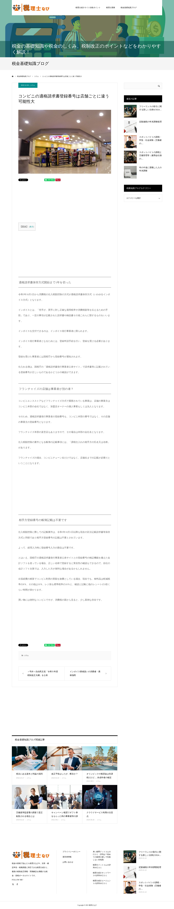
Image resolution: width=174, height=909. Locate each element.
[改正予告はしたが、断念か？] (64, 758)
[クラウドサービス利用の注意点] (99, 797)
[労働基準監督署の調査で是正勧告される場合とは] (29, 797)
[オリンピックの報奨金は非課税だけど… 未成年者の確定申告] (99, 758)
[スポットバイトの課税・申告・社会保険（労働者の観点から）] (130, 141)
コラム (32, 85)
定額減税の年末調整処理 (150, 122)
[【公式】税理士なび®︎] (31, 8)
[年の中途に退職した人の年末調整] (130, 172)
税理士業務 (110, 8)
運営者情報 (67, 857)
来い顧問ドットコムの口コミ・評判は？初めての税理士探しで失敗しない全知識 (102, 856)
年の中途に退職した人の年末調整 (150, 169)
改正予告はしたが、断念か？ (64, 774)
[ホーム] (13, 76)
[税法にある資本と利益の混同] (29, 758)
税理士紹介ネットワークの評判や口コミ (102, 874)
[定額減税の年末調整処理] (130, 126)
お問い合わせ (68, 862)
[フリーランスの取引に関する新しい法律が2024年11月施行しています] (130, 111)
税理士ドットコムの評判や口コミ (102, 866)
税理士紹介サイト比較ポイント (88, 8)
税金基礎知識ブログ (129, 8)
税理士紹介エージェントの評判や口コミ (102, 882)
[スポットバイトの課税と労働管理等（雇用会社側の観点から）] (130, 157)
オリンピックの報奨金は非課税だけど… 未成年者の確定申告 (99, 777)
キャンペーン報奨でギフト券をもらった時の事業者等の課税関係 (64, 816)
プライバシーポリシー (71, 852)
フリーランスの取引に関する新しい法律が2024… (150, 108)
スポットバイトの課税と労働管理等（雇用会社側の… (150, 155)
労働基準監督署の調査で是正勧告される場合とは (29, 814)
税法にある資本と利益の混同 (29, 774)
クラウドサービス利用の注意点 (99, 814)
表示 (31, 227)
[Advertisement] (42, 202)
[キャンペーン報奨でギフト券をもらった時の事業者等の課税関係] (64, 797)
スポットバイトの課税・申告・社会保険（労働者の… (150, 140)
